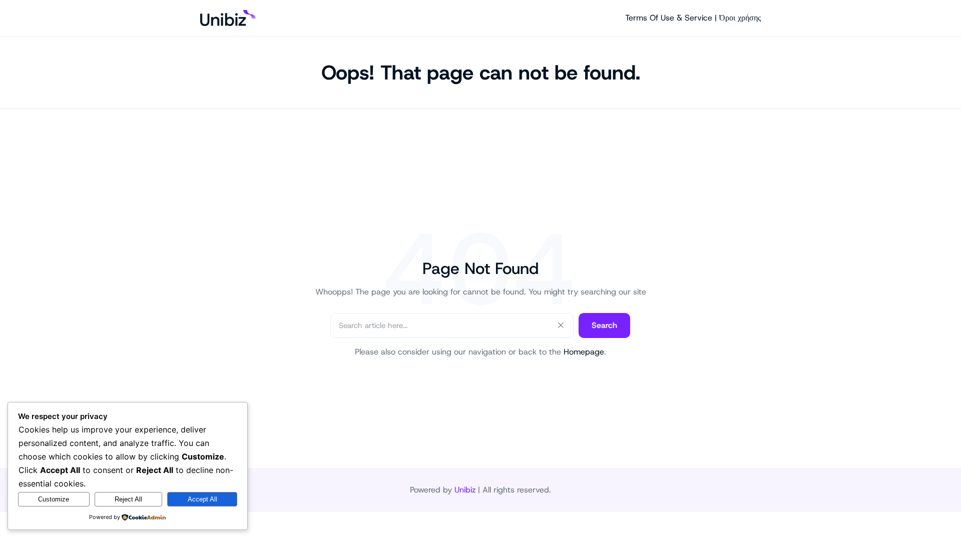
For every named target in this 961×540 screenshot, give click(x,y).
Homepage (584, 351)
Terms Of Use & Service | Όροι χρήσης (693, 17)
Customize (53, 499)
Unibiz (464, 489)
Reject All (128, 499)
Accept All (202, 499)
